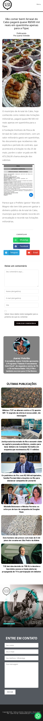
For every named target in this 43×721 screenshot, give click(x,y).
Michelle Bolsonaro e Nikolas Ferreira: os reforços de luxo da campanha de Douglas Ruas (21, 509)
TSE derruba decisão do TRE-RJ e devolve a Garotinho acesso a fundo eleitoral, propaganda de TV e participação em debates (21, 569)
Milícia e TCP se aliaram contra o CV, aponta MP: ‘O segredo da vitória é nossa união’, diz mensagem (21, 413)
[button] (21, 240)
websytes (33, 713)
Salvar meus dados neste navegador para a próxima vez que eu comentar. (21, 315)
